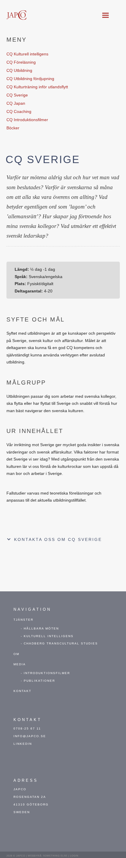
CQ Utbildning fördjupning (30, 78)
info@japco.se (29, 736)
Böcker (12, 128)
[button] (105, 15)
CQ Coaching (18, 111)
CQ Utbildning (19, 70)
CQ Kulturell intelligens (27, 54)
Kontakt (22, 691)
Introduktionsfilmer (47, 673)
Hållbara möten (41, 628)
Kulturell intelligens (49, 636)
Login (74, 855)
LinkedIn (22, 743)
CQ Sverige (17, 95)
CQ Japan (15, 103)
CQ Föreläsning (21, 62)
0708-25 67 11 (27, 728)
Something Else (55, 855)
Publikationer (39, 680)
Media (19, 664)
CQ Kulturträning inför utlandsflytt (37, 86)
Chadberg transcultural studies (61, 643)
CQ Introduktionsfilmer (27, 119)
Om (16, 654)
